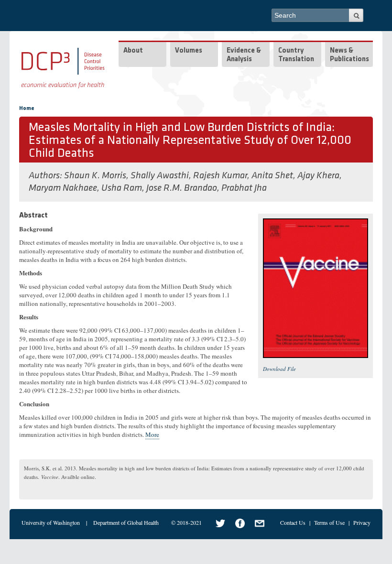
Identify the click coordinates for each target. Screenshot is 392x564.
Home (26, 108)
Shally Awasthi (160, 176)
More (152, 434)
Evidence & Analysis (244, 55)
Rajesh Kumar (220, 176)
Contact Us (292, 522)
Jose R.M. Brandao (181, 188)
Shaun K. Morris (95, 176)
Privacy (361, 522)
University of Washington (51, 522)
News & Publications (349, 55)
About (133, 50)
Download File (279, 368)
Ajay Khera (318, 176)
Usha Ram (121, 188)
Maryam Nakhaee (63, 188)
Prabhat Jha (244, 188)
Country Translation (296, 55)
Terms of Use (329, 522)
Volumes (188, 50)
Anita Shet (272, 176)
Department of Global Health (126, 522)
